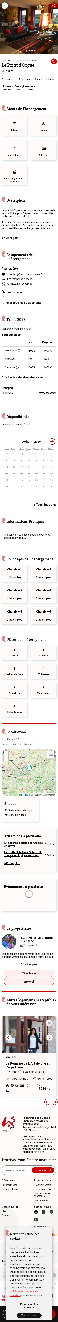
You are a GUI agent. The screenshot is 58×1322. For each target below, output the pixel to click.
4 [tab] (32, 51)
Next (49, 1037)
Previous (47, 1102)
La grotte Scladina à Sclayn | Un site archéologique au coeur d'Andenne (23, 855)
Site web (29, 981)
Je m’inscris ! (43, 1170)
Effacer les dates (45, 504)
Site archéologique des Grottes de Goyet (23, 844)
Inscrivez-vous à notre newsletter (29, 1159)
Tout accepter (29, 1315)
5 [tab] (35, 51)
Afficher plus (10, 238)
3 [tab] (30, 51)
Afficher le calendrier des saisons (24, 377)
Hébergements (5, 5)
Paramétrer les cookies (29, 1306)
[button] (29, 768)
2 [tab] (27, 51)
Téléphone (29, 973)
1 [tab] (24, 52)
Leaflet (24, 794)
